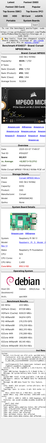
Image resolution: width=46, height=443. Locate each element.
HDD (14, 16)
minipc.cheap (32, 42)
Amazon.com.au (28, 131)
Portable (10, 20)
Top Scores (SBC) (12, 11)
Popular (36, 7)
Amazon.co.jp (13, 131)
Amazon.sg (33, 140)
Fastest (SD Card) (15, 7)
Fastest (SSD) (31, 2)
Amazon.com (14, 127)
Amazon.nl (33, 135)
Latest (11, 2)
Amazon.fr (10, 135)
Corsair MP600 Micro (29, 178)
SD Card (26, 16)
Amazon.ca (39, 127)
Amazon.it (21, 135)
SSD (5, 16)
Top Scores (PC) (34, 11)
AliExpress (27, 127)
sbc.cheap (38, 40)
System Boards (31, 20)
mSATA (39, 16)
